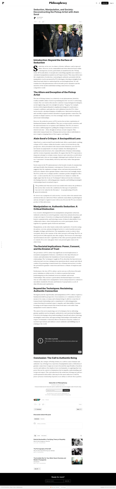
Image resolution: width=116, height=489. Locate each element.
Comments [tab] (36, 419)
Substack (102, 487)
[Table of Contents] (1, 244)
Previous (39, 409)
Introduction (36, 461)
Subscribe (104, 3)
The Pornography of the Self (42, 449)
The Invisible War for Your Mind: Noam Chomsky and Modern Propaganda (50, 459)
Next (78, 409)
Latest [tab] (38, 435)
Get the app (63, 487)
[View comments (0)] (39, 21)
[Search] (96, 3)
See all (36, 468)
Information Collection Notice (58, 394)
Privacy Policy (68, 394)
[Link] (32, 61)
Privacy (11, 487)
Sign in (112, 3)
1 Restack (47, 399)
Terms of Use (64, 393)
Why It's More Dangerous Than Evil (42, 441)
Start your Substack (55, 487)
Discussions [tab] (43, 435)
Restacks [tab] (42, 419)
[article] (58, 442)
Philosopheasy (40, 17)
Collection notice (19, 487)
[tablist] (39, 419)
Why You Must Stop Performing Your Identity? (44, 450)
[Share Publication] (99, 3)
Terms (14, 487)
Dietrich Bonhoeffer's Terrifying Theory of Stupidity (49, 439)
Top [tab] (35, 435)
